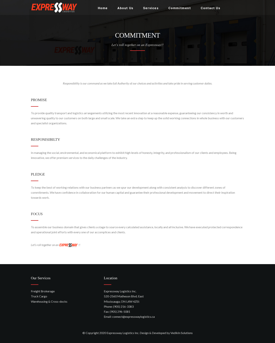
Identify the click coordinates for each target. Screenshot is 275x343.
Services (151, 8)
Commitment (179, 8)
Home (103, 8)
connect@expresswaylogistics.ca (133, 316)
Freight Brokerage (43, 291)
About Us (125, 8)
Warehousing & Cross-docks (49, 301)
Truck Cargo (39, 296)
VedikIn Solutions (181, 333)
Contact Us (210, 8)
